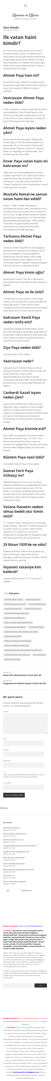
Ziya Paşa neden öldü (12, 659)
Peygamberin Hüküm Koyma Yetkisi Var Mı (24, 683)
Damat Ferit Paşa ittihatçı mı (14, 618)
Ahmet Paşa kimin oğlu (37, 604)
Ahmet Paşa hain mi (33, 599)
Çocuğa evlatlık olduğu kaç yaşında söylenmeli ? (20, 846)
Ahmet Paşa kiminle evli (13, 609)
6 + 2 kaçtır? (8, 783)
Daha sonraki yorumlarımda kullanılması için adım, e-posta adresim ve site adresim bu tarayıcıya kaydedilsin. (23, 776)
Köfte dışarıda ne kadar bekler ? (14, 858)
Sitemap (4, 808)
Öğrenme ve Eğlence (25, 15)
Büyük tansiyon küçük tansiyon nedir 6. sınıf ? (18, 870)
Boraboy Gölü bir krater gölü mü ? (15, 834)
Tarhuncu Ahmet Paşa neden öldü (16, 646)
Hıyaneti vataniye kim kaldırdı (15, 627)
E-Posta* (6, 750)
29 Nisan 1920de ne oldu (13, 599)
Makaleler (14, 593)
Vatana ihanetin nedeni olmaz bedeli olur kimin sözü (23, 650)
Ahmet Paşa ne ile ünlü (33, 609)
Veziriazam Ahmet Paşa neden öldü (17, 655)
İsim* (5, 739)
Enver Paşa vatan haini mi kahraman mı (18, 623)
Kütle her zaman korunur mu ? (13, 840)
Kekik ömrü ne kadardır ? (12, 828)
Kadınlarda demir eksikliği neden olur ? (16, 852)
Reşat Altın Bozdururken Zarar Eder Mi (22, 675)
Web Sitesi (6, 761)
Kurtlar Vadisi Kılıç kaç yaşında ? (14, 864)
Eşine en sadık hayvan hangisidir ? (15, 882)
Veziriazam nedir (39, 655)
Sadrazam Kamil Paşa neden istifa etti (18, 641)
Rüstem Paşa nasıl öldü (13, 636)
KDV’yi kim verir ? (9, 876)
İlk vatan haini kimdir (36, 627)
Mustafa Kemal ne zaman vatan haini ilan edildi (21, 632)
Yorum (5, 711)
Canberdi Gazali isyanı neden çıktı (16, 613)
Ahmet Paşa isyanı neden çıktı (15, 604)
